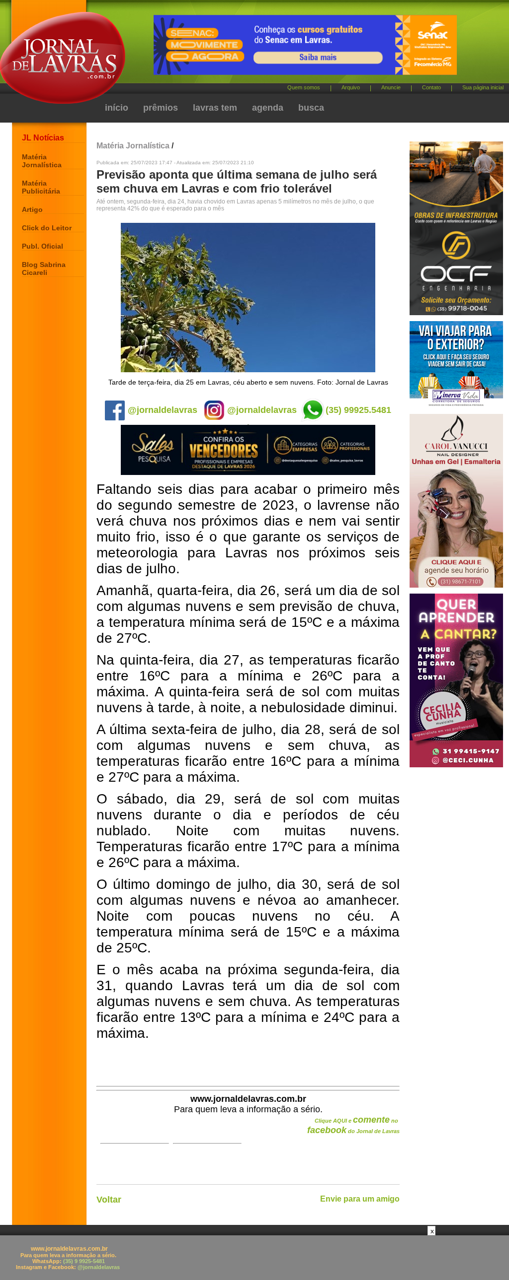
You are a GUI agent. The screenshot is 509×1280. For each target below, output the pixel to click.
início (116, 108)
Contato (431, 87)
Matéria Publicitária (41, 187)
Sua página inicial (483, 87)
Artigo (32, 209)
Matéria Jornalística (42, 161)
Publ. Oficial (42, 246)
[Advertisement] (254, 1257)
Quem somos (303, 87)
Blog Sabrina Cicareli (44, 268)
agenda (267, 108)
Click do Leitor (47, 228)
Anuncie (391, 87)
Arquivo (350, 87)
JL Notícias (43, 138)
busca (311, 108)
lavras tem (215, 108)
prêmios (160, 108)
